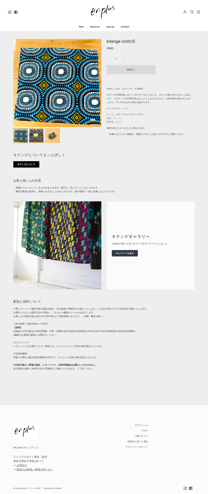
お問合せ (22, 465)
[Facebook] (190, 488)
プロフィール (141, 425)
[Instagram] (185, 488)
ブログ (144, 430)
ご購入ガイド (141, 436)
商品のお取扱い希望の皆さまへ (35, 469)
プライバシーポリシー (136, 446)
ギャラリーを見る (125, 253)
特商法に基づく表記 (138, 441)
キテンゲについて (26, 164)
